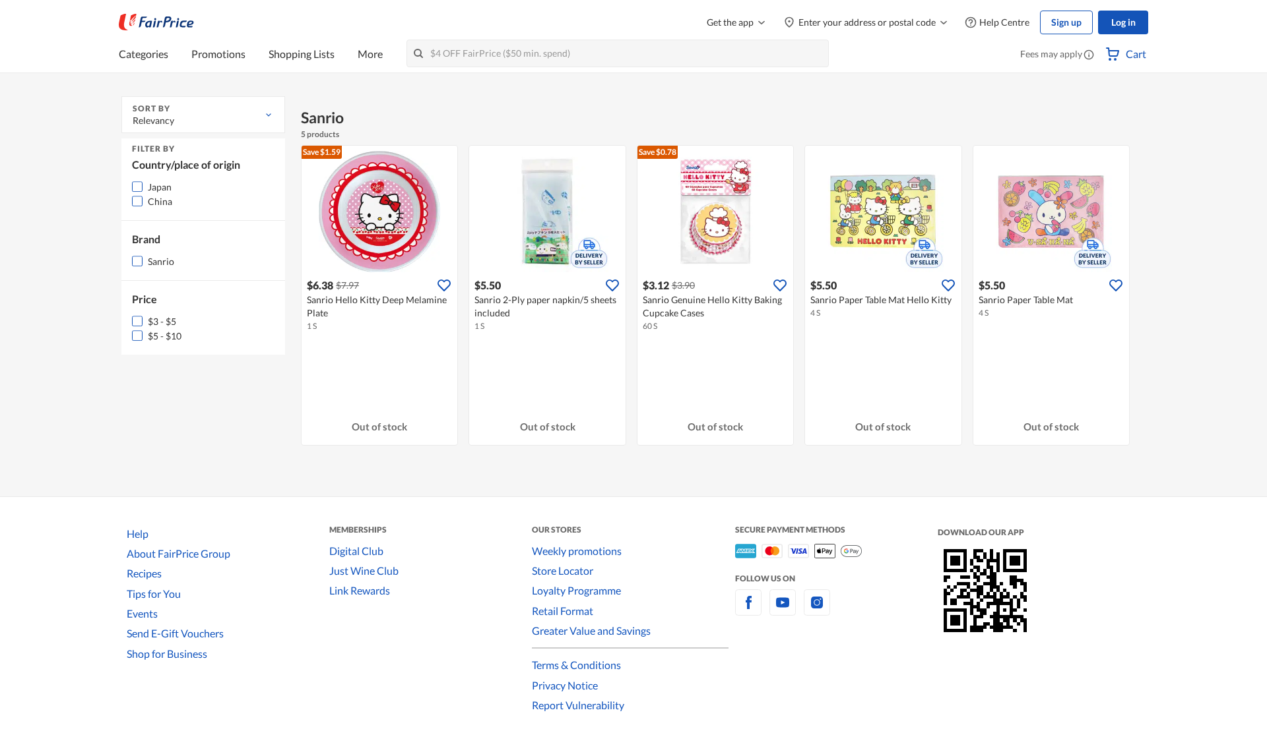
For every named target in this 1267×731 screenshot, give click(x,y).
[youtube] (782, 610)
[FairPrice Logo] (156, 22)
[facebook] (748, 610)
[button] (1089, 55)
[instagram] (817, 610)
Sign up (1066, 22)
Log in (1123, 22)
